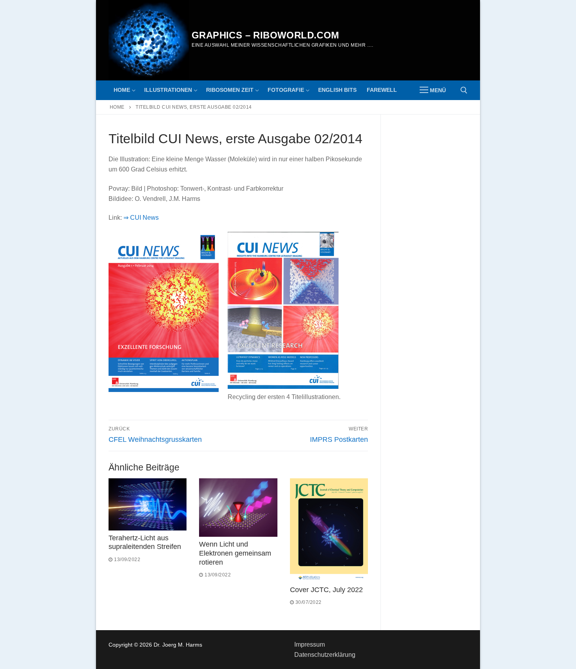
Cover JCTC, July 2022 (326, 590)
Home (117, 107)
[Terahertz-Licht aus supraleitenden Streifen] (148, 504)
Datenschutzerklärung (324, 654)
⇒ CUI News (141, 217)
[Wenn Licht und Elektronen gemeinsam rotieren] (238, 507)
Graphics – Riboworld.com (265, 35)
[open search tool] (463, 90)
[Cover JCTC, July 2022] (329, 530)
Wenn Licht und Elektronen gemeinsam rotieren (235, 553)
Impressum (309, 644)
